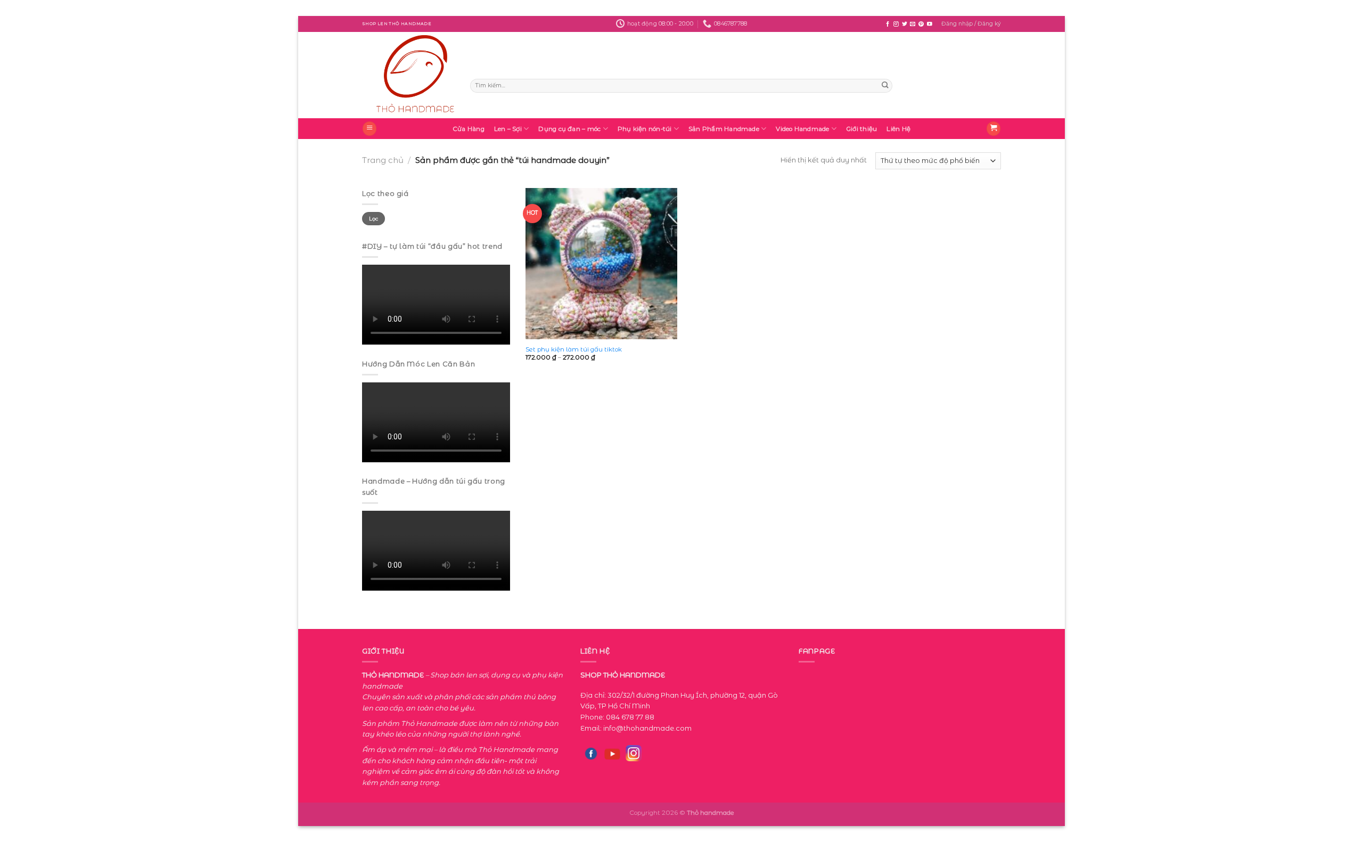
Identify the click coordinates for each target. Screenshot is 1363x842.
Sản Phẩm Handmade (723, 129)
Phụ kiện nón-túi (645, 129)
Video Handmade (802, 129)
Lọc (374, 219)
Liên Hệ (898, 129)
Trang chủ (383, 160)
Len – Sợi (508, 129)
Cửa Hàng (469, 129)
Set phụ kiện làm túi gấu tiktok (574, 349)
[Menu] (369, 128)
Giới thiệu (861, 129)
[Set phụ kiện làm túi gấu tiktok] (601, 264)
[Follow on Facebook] (887, 24)
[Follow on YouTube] (929, 24)
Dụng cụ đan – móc (569, 129)
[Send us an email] (912, 24)
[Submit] (884, 85)
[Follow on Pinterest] (921, 24)
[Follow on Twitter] (904, 24)
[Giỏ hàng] (993, 128)
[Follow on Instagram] (896, 24)
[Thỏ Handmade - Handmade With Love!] (408, 75)
